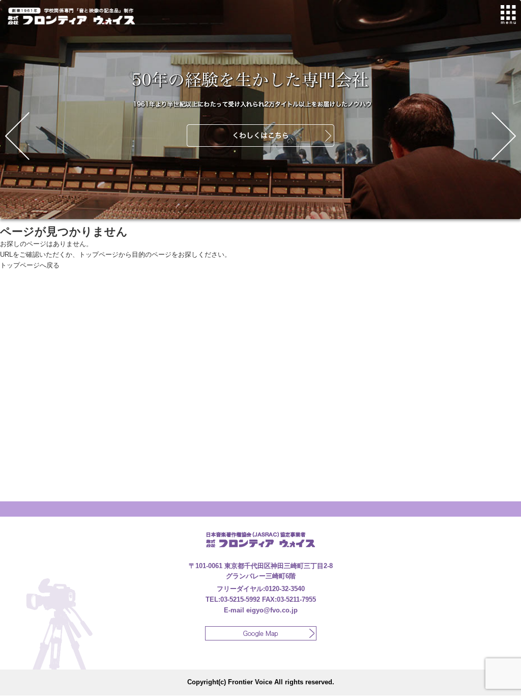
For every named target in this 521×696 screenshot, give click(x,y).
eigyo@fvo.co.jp (272, 610)
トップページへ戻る (30, 265)
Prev (17, 136)
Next (503, 136)
